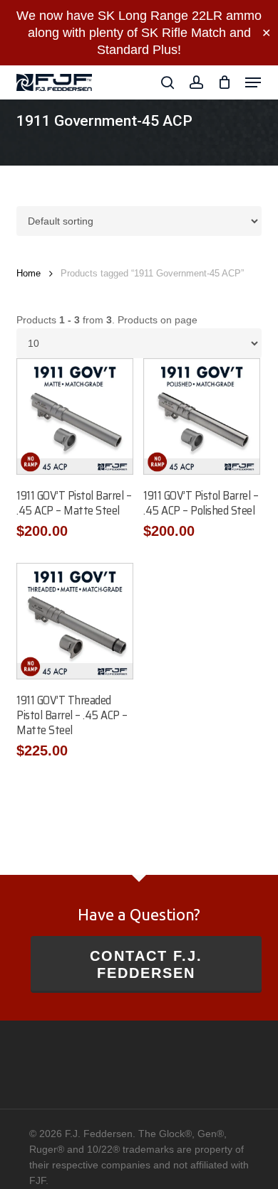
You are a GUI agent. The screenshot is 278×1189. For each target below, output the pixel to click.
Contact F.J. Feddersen (146, 964)
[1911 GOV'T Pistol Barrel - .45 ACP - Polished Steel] (201, 416)
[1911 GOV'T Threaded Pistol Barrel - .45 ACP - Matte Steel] (74, 621)
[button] (253, 82)
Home (28, 273)
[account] (195, 82)
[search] (167, 82)
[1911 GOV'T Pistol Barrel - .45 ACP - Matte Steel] (74, 416)
